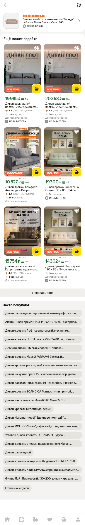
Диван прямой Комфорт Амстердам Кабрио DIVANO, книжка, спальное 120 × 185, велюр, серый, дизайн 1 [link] (21, 188)
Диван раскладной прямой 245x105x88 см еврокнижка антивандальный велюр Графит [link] (20, 105)
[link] (42, 313)
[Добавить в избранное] (36, 48)
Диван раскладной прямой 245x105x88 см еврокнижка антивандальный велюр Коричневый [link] (60, 105)
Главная (7, 519)
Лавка (35, 519)
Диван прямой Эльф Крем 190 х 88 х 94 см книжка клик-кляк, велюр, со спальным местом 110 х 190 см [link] (62, 268)
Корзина (64, 519)
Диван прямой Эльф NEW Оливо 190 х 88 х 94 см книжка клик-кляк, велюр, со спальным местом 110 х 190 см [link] (62, 188)
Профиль (78, 519)
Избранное (49, 519)
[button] (6, 5)
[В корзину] (36, 89)
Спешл (21, 519)
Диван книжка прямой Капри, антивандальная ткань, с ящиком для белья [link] (20, 268)
